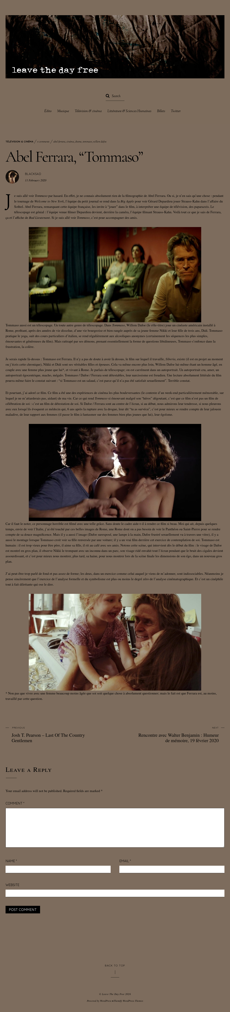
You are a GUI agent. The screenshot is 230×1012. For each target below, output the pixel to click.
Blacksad (33, 174)
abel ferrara (59, 142)
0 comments (43, 142)
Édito (48, 111)
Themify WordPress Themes (128, 1000)
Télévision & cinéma (88, 111)
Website (12, 885)
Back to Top (115, 965)
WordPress (105, 1000)
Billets (161, 111)
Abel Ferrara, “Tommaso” (74, 156)
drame (78, 142)
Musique (63, 111)
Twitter (176, 111)
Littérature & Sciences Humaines (129, 111)
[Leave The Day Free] (115, 72)
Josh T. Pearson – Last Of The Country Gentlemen (48, 734)
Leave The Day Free (113, 994)
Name (11, 861)
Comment (15, 803)
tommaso (87, 142)
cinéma (70, 142)
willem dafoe (100, 142)
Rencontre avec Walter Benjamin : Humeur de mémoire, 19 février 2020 (178, 734)
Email (125, 861)
